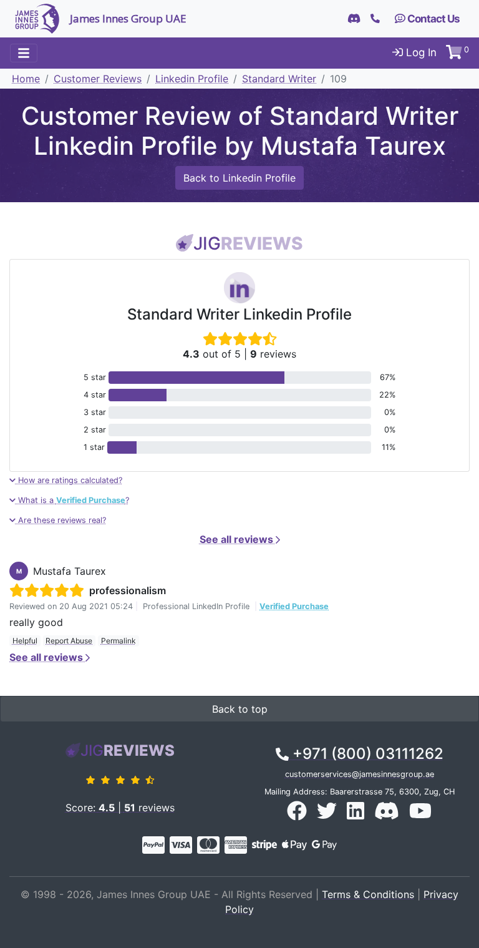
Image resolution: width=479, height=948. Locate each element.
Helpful (24, 640)
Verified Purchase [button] (294, 606)
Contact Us (432, 18)
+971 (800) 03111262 (366, 754)
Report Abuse (69, 640)
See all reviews (238, 539)
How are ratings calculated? (69, 480)
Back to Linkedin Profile (239, 178)
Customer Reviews (98, 78)
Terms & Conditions (368, 894)
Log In (420, 52)
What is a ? (72, 500)
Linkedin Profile (191, 78)
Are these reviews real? (61, 520)
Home (26, 78)
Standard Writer (279, 78)
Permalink (118, 640)
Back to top (240, 709)
